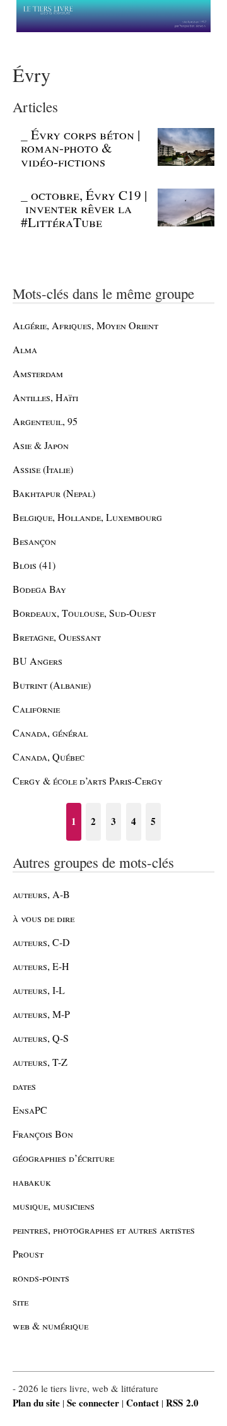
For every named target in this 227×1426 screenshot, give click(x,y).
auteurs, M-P (41, 1013)
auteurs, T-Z (40, 1061)
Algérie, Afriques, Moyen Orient (85, 325)
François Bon (43, 1133)
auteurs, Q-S (41, 1037)
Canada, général (50, 732)
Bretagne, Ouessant (57, 636)
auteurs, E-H (41, 966)
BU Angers (37, 660)
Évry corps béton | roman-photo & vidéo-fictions (80, 148)
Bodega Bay (39, 588)
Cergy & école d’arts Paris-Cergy (88, 780)
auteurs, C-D (41, 942)
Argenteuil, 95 (45, 421)
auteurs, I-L (39, 989)
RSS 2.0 (182, 1403)
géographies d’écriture (63, 1157)
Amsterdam (38, 373)
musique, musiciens (54, 1205)
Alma (25, 349)
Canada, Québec (48, 756)
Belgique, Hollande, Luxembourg (87, 516)
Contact (142, 1403)
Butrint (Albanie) (52, 684)
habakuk (32, 1181)
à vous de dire (43, 918)
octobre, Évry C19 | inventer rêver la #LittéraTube (84, 208)
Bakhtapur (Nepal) (54, 493)
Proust (28, 1253)
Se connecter (93, 1403)
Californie (36, 708)
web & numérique (50, 1325)
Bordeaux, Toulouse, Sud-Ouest (84, 612)
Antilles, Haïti (45, 397)
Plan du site (36, 1403)
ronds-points (41, 1277)
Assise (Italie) (43, 469)
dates (24, 1085)
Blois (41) (34, 564)
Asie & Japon (41, 445)
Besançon (34, 540)
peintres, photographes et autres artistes (104, 1229)
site (20, 1301)
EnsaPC (30, 1109)
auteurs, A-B (41, 894)
